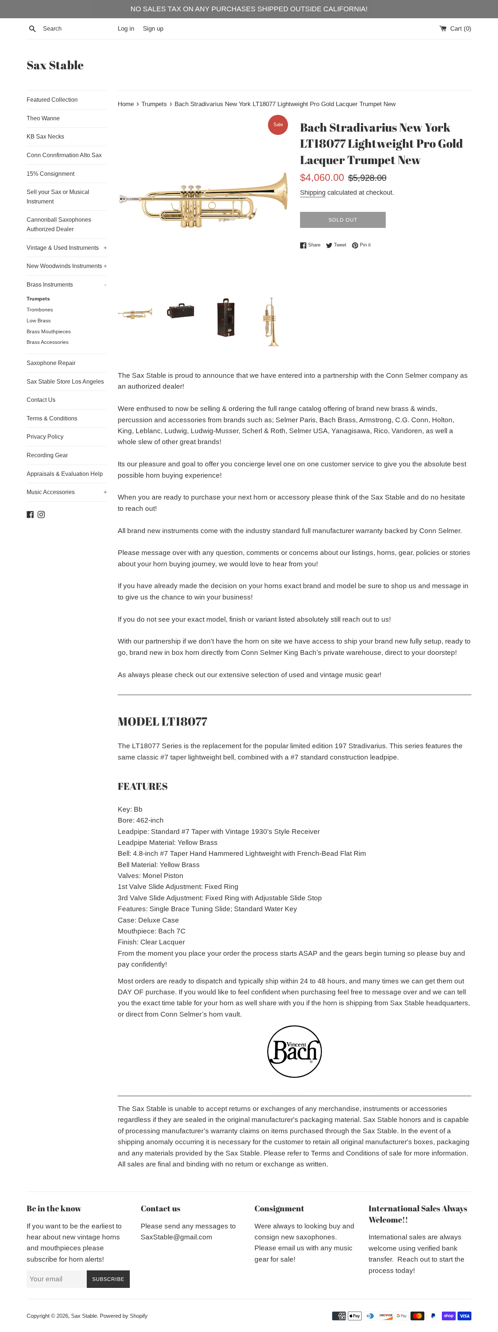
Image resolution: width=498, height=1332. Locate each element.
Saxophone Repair (51, 363)
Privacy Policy (45, 437)
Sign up (153, 28)
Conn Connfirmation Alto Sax (64, 155)
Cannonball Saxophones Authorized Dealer (59, 224)
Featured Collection (52, 100)
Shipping (313, 192)
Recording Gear (47, 455)
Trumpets (38, 299)
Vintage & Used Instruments (67, 248)
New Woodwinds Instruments (67, 266)
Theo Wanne (43, 118)
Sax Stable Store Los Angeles (65, 381)
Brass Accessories (48, 342)
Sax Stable (55, 65)
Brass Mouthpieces (49, 331)
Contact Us (41, 400)
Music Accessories (67, 492)
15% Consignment (50, 174)
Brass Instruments (66, 284)
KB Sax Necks (45, 136)
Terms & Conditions (52, 418)
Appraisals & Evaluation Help (65, 474)
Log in (126, 28)
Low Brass (39, 320)
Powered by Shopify (124, 1316)
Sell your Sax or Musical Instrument (58, 197)
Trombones (40, 309)
